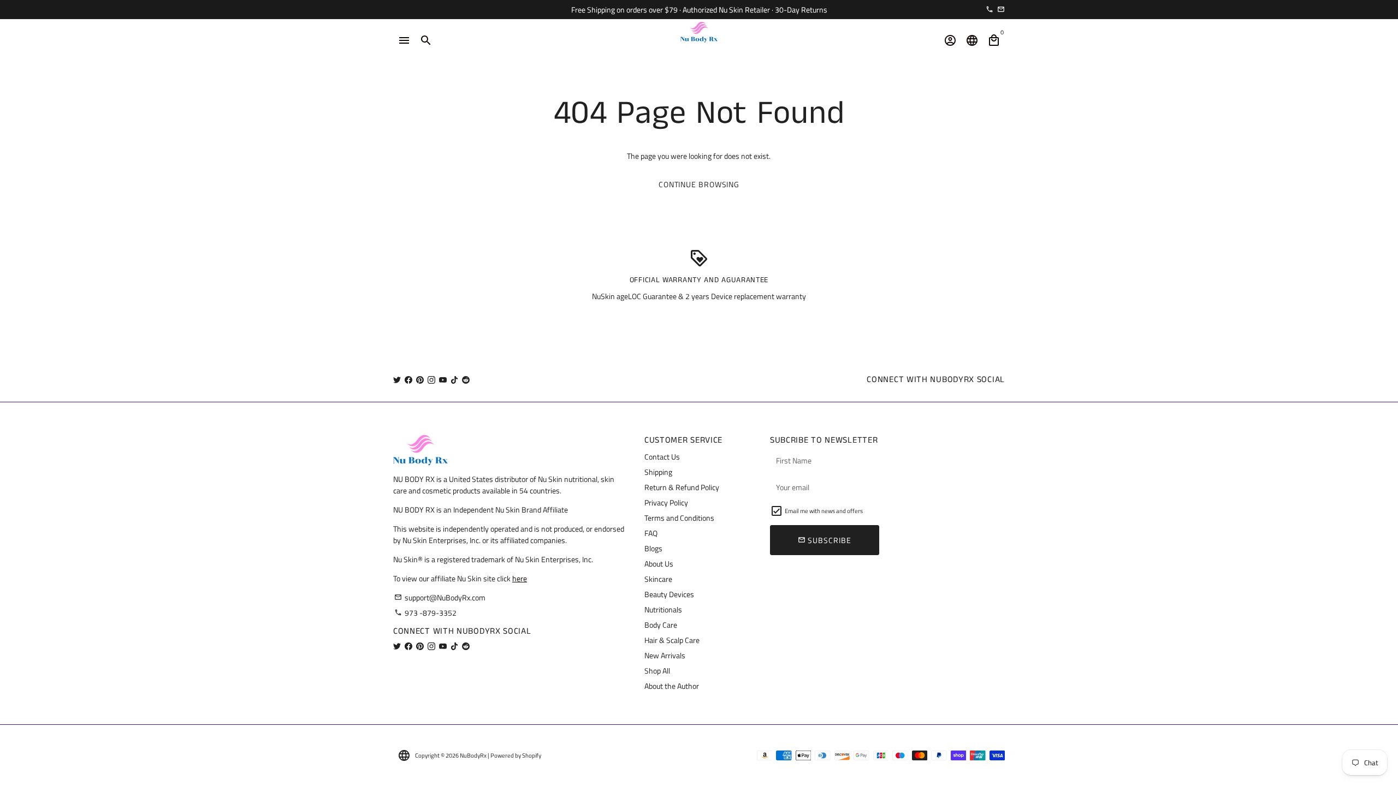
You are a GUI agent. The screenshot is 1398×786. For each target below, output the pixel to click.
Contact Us (662, 456)
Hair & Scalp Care (672, 640)
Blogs (653, 548)
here (519, 578)
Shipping (658, 472)
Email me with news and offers (824, 511)
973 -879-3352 (425, 612)
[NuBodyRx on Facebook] (408, 379)
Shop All (657, 670)
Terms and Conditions (679, 517)
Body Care (660, 624)
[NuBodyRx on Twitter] (397, 379)
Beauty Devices (669, 594)
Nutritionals (663, 609)
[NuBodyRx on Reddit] (466, 379)
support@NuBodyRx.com (439, 597)
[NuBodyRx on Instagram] (431, 379)
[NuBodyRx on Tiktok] (454, 379)
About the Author (671, 686)
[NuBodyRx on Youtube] (443, 379)
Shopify (531, 755)
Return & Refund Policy (681, 487)
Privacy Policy (666, 502)
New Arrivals (664, 655)
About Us (658, 563)
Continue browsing (699, 184)
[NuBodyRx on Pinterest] (420, 379)
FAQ (650, 533)
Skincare (658, 579)
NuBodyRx (473, 755)
